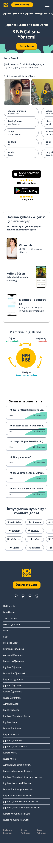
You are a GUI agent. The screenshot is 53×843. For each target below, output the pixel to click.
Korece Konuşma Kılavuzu (16, 813)
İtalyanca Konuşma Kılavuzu (17, 795)
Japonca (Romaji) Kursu (36, 13)
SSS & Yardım (10, 618)
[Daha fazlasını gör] (47, 5)
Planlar (6, 630)
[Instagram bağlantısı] (37, 597)
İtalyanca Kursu (11, 734)
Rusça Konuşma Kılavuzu (16, 819)
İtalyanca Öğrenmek (13, 679)
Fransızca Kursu (11, 709)
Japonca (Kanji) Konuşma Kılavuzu (20, 801)
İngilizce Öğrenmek (13, 667)
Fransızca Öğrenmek (13, 661)
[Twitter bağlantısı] (23, 597)
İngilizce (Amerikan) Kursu (16, 716)
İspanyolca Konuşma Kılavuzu (18, 789)
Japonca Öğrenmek (12, 13)
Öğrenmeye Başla (22, 4)
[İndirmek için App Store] (26, 174)
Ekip (5, 636)
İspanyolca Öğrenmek (14, 673)
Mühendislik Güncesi (13, 648)
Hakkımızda (9, 606)
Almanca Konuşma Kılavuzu (17, 764)
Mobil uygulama (11, 624)
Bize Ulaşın (9, 612)
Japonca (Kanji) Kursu (14, 740)
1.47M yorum (26, 199)
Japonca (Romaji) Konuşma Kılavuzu (21, 807)
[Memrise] (6, 5)
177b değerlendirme (26, 183)
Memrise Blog (10, 642)
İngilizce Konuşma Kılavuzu (17, 783)
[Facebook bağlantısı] (16, 597)
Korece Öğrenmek (12, 691)
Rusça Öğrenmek (12, 697)
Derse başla (26, 46)
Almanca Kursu (10, 703)
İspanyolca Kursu (12, 728)
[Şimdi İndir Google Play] (26, 190)
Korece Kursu (10, 752)
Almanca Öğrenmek (13, 655)
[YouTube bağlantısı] (30, 597)
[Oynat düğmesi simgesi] (17, 92)
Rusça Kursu (9, 758)
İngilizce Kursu (10, 722)
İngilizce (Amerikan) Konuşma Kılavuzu (22, 777)
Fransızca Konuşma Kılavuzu (17, 770)
